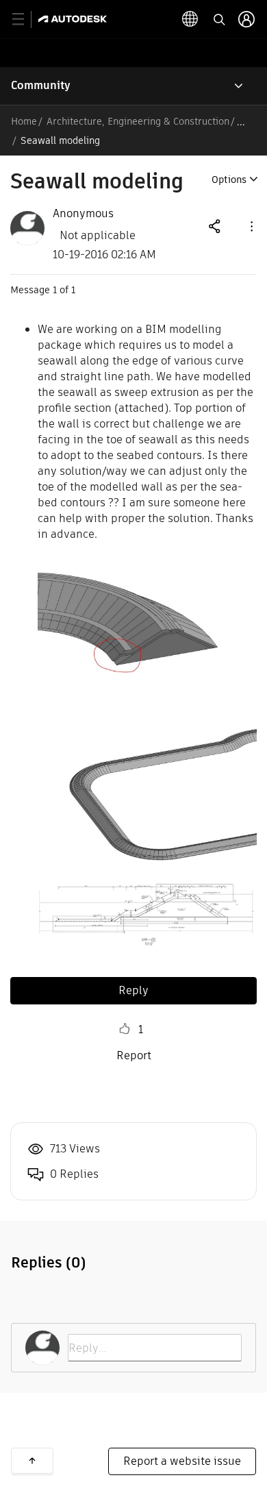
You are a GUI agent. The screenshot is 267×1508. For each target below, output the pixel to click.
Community (41, 85)
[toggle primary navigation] (25, 19)
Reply (133, 990)
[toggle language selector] (190, 19)
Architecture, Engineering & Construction (138, 121)
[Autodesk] (74, 19)
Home (24, 121)
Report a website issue (182, 1461)
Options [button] (229, 179)
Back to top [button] (32, 1461)
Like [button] (125, 1029)
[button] (250, 225)
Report (133, 1055)
